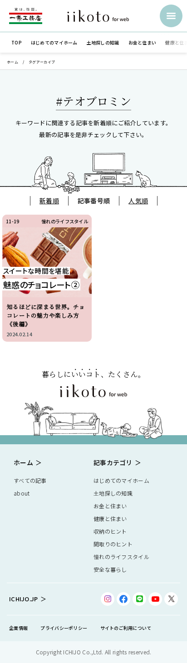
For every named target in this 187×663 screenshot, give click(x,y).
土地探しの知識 (113, 493)
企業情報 (18, 627)
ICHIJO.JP (23, 598)
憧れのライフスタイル (121, 556)
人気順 (138, 200)
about (22, 493)
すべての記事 (30, 480)
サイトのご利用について (126, 627)
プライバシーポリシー (63, 627)
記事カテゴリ (113, 462)
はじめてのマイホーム (121, 480)
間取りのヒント (113, 544)
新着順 (49, 200)
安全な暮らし (110, 569)
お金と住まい (110, 506)
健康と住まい (110, 518)
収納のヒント (110, 531)
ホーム (12, 61)
